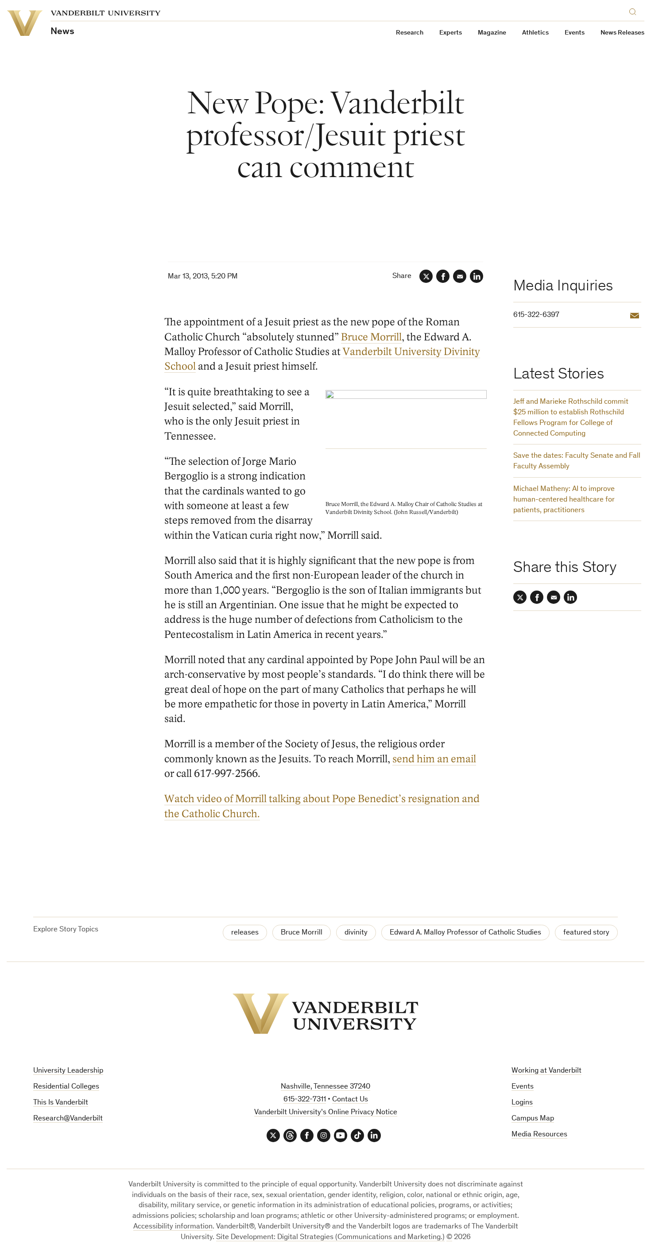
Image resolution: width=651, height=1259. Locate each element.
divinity (356, 933)
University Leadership (68, 1071)
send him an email (434, 759)
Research (409, 33)
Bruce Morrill (371, 337)
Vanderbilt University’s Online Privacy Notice (325, 1112)
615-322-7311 (304, 1100)
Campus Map (533, 1119)
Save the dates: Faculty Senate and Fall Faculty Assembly (576, 461)
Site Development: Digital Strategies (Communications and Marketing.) (330, 1237)
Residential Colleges (66, 1087)
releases (245, 933)
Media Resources (539, 1135)
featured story (586, 933)
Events (575, 33)
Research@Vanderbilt (68, 1119)
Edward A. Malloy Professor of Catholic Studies (465, 933)
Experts (450, 33)
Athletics (535, 33)
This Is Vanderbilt (60, 1103)
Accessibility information (173, 1227)
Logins (522, 1103)
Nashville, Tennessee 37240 (325, 1087)
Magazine (492, 33)
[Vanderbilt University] (325, 1013)
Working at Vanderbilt (546, 1071)
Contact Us (350, 1100)
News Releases (622, 33)
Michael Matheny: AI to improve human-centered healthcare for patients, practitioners (564, 500)
